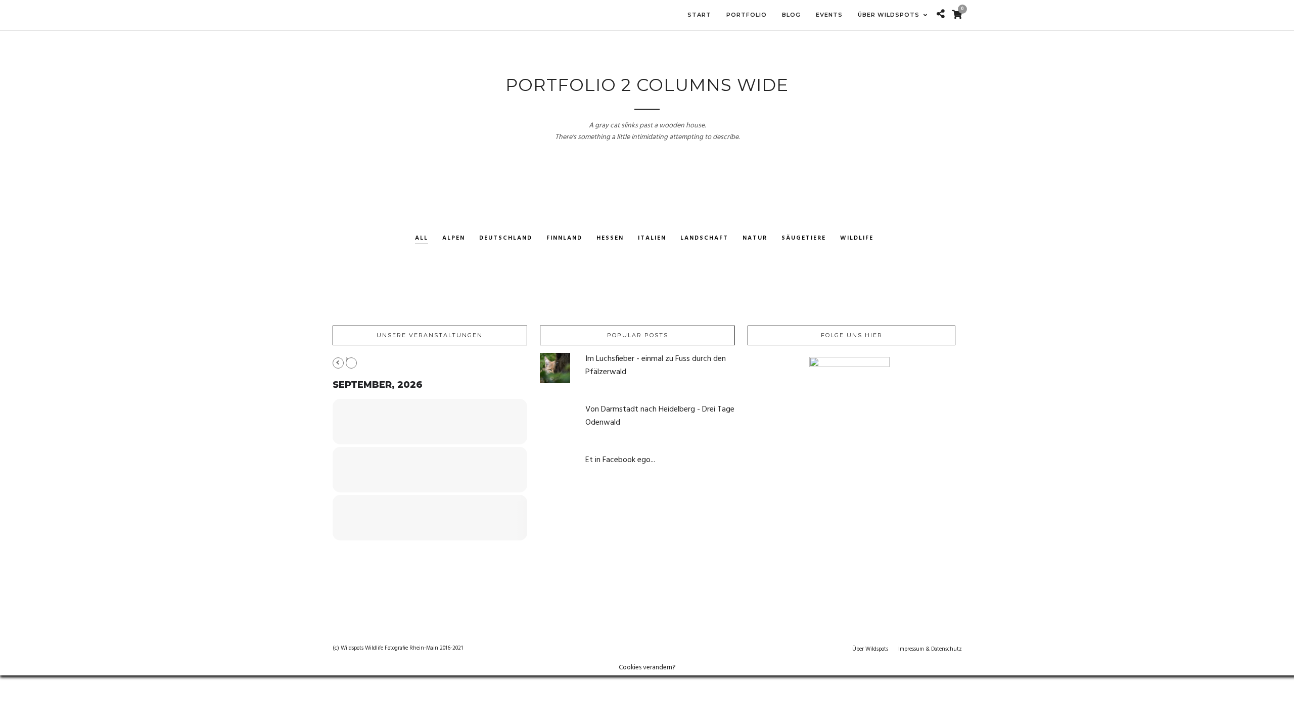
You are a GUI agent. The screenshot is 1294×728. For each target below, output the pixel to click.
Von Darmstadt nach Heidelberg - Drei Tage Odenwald (659, 416)
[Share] (941, 15)
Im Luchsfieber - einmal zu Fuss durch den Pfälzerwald (655, 365)
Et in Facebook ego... (620, 460)
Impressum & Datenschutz (930, 649)
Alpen (453, 238)
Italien (652, 238)
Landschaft (704, 238)
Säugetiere (803, 238)
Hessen (610, 238)
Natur (755, 238)
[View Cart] (957, 15)
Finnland (564, 238)
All (421, 238)
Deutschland (505, 238)
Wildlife (856, 238)
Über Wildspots (870, 649)
